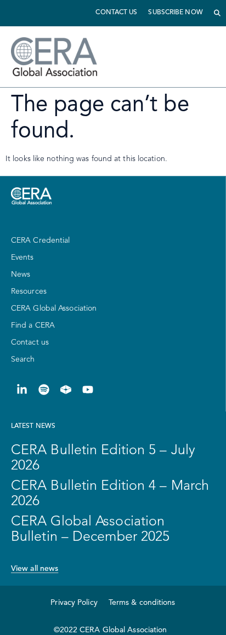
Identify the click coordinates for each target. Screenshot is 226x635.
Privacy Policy (73, 603)
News (20, 274)
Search (23, 359)
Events (22, 257)
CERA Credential (40, 240)
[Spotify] (44, 390)
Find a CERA (33, 325)
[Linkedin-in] (22, 390)
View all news (34, 569)
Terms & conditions (142, 603)
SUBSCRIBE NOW (175, 12)
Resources (29, 291)
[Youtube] (88, 390)
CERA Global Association (54, 308)
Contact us (116, 12)
